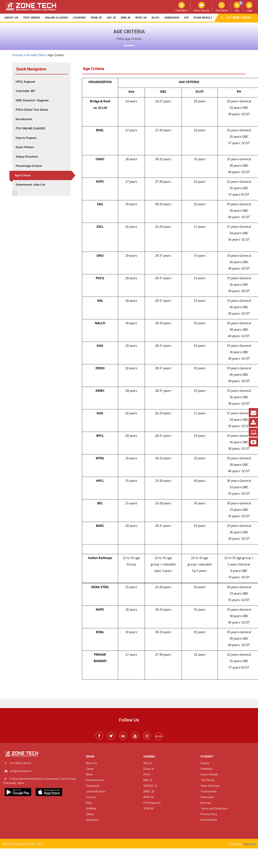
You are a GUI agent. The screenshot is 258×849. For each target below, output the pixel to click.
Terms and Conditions (214, 808)
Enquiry (205, 763)
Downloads (92, 785)
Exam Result (203, 17)
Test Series (221, 10)
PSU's (146, 774)
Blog (155, 17)
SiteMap (91, 808)
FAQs (89, 802)
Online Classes (201, 10)
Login (249, 10)
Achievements (95, 780)
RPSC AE (141, 17)
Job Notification (95, 791)
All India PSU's (35, 55)
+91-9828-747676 (238, 17)
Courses (79, 17)
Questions (92, 819)
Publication (181, 10)
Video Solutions (210, 785)
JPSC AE (148, 808)
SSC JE (111, 17)
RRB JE (126, 17)
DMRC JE (148, 791)
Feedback (206, 768)
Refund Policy (209, 819)
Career (90, 768)
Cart (238, 7)
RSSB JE (96, 17)
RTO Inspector (152, 802)
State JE (148, 768)
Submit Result (209, 774)
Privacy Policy (209, 814)
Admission (171, 17)
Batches (206, 802)
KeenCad (249, 844)
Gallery (90, 814)
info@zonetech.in (21, 771)
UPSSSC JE (150, 785)
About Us (11, 17)
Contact (91, 797)
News (89, 774)
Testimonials (209, 791)
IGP (186, 17)
